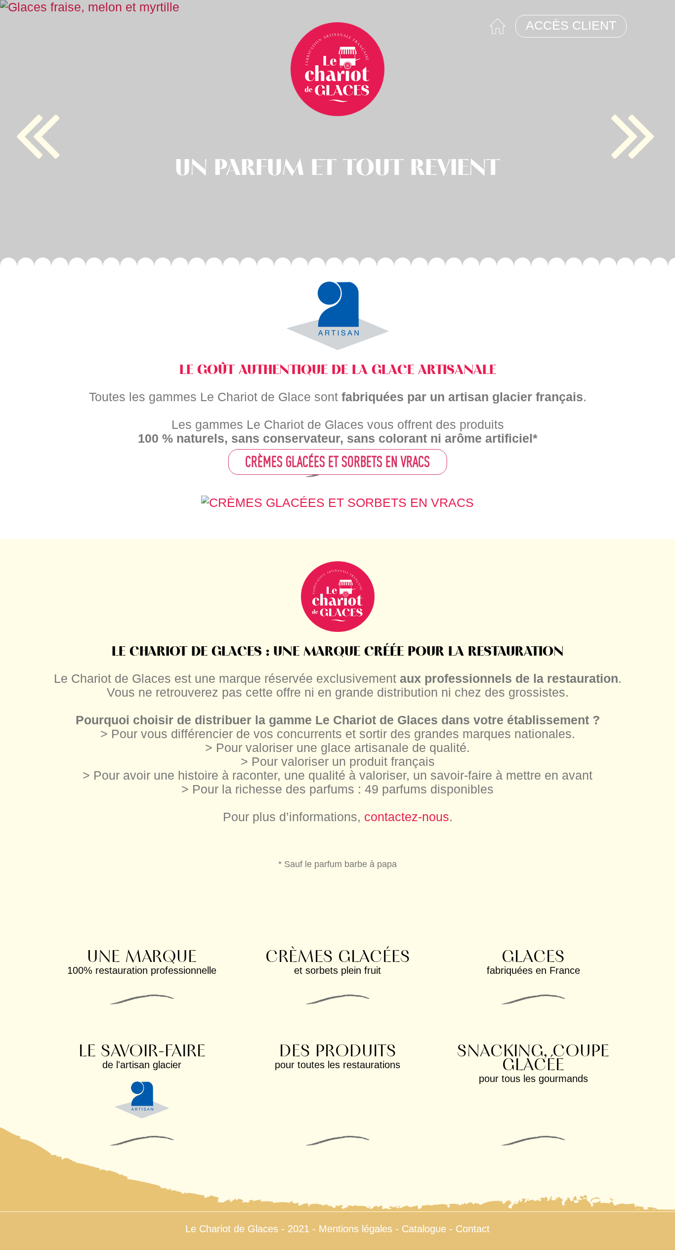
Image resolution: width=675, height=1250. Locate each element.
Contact (473, 1228)
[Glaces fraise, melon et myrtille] (337, 133)
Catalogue (424, 1228)
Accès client (571, 25)
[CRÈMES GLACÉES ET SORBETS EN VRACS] (337, 501)
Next (635, 134)
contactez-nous (406, 817)
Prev (39, 134)
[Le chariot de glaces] (337, 69)
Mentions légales (355, 1228)
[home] (498, 26)
